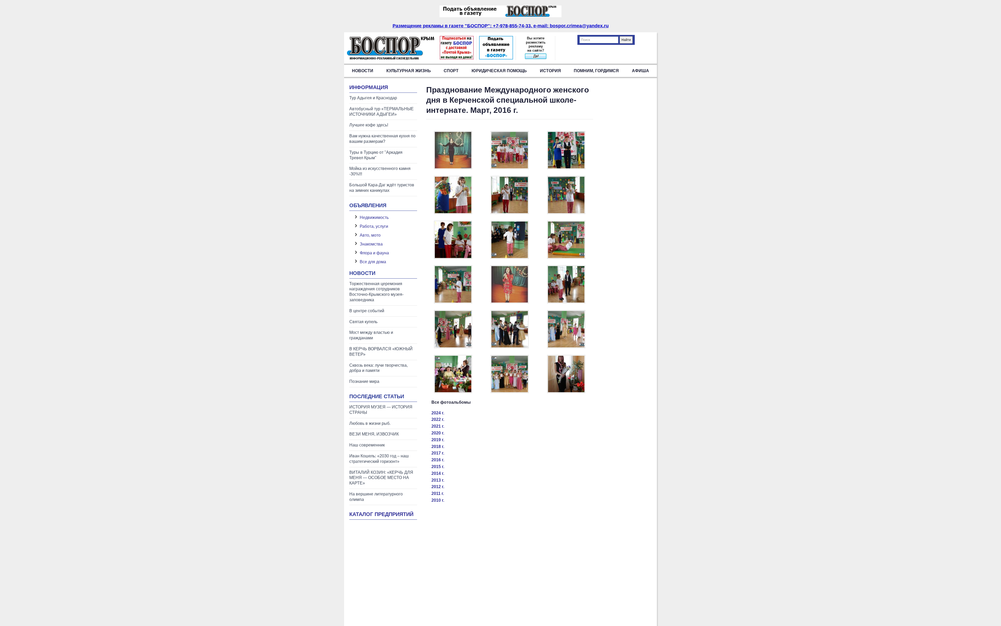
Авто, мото (370, 235)
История (550, 71)
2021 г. (437, 426)
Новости (362, 71)
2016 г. (437, 460)
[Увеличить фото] (453, 167)
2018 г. (437, 446)
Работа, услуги (374, 226)
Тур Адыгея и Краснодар (373, 98)
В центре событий (366, 311)
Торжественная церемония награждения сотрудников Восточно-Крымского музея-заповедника (376, 291)
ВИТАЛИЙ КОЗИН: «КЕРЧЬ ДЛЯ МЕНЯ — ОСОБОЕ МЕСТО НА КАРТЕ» (381, 478)
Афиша (640, 71)
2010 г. (437, 500)
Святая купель (363, 322)
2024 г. (437, 413)
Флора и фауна (374, 253)
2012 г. (437, 486)
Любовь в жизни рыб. (369, 423)
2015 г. (437, 466)
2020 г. (437, 433)
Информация (368, 87)
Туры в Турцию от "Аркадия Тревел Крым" (375, 155)
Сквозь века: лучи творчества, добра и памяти (378, 368)
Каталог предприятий (381, 514)
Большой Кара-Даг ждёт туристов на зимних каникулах (381, 188)
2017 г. (437, 453)
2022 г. (437, 419)
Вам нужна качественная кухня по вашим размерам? (382, 139)
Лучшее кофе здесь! (368, 125)
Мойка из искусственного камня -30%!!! (380, 171)
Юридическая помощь (499, 71)
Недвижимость (374, 217)
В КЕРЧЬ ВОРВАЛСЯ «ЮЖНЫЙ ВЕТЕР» (381, 352)
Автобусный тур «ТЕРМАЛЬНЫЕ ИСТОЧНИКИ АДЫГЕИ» (381, 111)
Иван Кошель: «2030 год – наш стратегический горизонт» (379, 459)
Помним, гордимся (596, 71)
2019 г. (437, 440)
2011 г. (437, 493)
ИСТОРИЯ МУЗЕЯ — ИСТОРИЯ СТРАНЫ (380, 410)
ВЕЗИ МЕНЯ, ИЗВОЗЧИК (374, 434)
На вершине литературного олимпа (376, 497)
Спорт (451, 71)
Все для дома (373, 262)
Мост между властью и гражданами (371, 335)
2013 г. (437, 480)
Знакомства (371, 244)
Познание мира (364, 381)
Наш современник (367, 445)
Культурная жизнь (408, 71)
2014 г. (437, 473)
